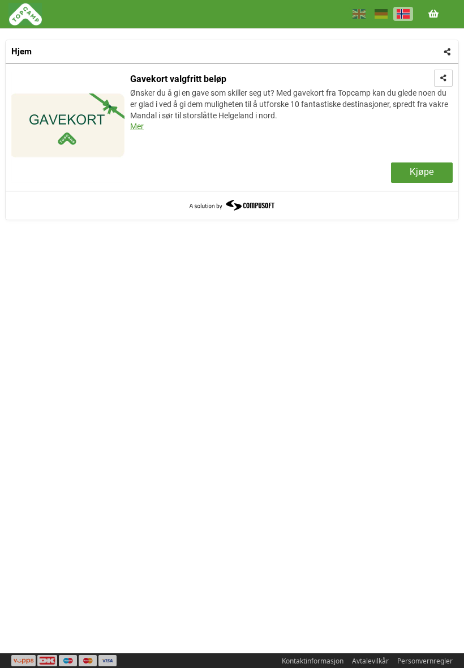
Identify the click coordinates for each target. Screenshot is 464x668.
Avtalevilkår (370, 661)
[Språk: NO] (403, 14)
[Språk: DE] (381, 14)
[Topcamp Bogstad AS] (25, 14)
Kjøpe (422, 172)
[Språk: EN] (359, 14)
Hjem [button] (21, 52)
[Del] (447, 52)
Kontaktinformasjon (312, 661)
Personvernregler (425, 661)
